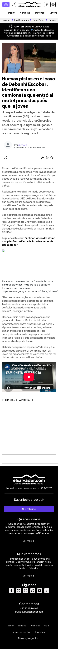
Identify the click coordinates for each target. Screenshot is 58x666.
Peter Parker (39, 20)
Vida (46, 625)
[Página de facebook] (11, 592)
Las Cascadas (21, 20)
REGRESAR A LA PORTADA (17, 399)
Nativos (53, 20)
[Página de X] (18, 592)
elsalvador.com (23, 32)
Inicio (11, 12)
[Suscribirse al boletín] (6, 4)
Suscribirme (29, 509)
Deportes (39, 631)
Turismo (40, 12)
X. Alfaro (22, 144)
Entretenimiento (21, 631)
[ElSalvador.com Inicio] (30, 4)
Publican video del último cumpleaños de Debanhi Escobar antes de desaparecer (28, 241)
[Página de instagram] (25, 592)
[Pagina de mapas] (46, 4)
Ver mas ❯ (28, 540)
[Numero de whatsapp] (32, 592)
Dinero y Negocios (28, 638)
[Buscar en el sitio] (13, 4)
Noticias (25, 12)
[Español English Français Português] (53, 4)
